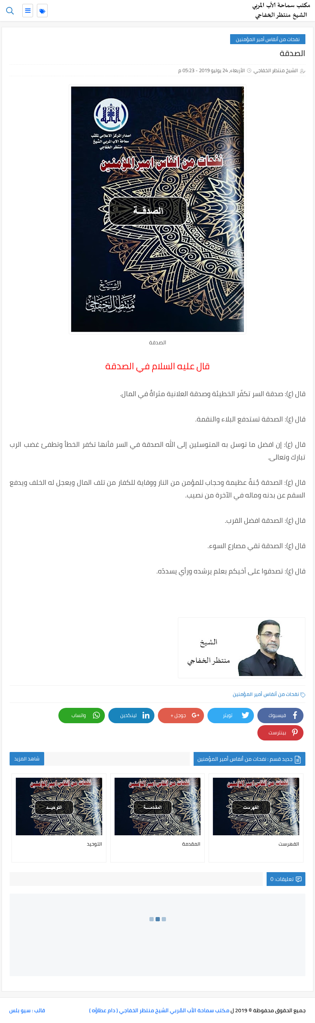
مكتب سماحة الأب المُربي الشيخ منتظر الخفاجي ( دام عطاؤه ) (159, 1010)
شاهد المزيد (27, 758)
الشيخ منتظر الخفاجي (276, 70)
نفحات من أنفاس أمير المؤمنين (268, 39)
